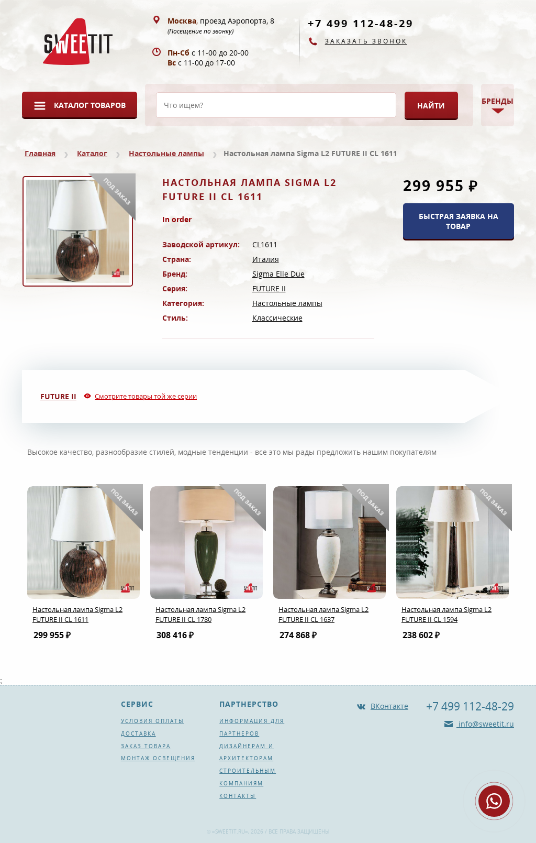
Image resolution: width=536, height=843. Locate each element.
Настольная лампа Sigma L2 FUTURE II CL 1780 (200, 614)
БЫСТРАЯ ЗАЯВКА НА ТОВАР (458, 221)
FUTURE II (269, 288)
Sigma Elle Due (278, 274)
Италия (265, 259)
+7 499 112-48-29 (361, 23)
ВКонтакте (389, 706)
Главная (40, 153)
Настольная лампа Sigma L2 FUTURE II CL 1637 (323, 614)
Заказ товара (146, 746)
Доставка (138, 733)
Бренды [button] (497, 101)
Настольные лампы (166, 153)
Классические (277, 318)
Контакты (237, 796)
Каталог (92, 153)
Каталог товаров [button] (90, 105)
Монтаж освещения (158, 758)
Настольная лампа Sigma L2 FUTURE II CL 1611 (77, 614)
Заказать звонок (366, 41)
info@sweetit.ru (485, 724)
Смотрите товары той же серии (146, 396)
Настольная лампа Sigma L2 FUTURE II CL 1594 (446, 614)
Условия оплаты (152, 721)
